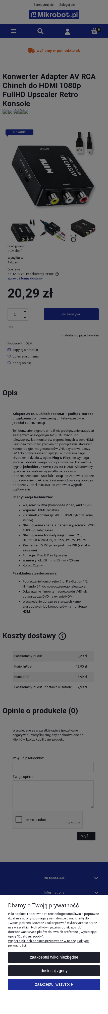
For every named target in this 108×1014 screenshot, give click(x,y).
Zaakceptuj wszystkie (54, 984)
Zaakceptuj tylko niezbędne (54, 957)
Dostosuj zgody (54, 971)
